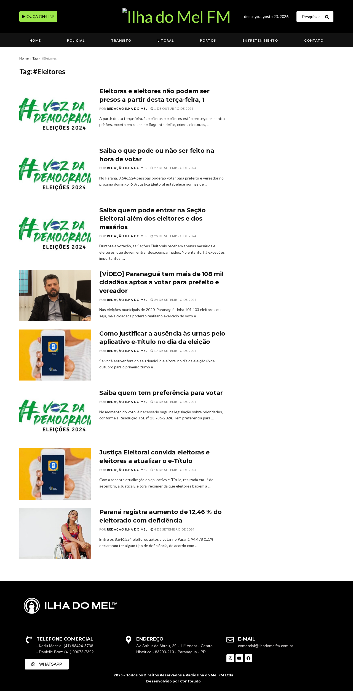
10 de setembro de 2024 (174, 470)
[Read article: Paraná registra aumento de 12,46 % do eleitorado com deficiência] (55, 533)
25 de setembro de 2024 (174, 236)
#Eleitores (49, 58)
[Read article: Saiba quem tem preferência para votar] (55, 414)
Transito (121, 40)
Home (35, 40)
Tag (35, 58)
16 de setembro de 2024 (174, 401)
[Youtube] (239, 658)
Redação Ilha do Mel (127, 108)
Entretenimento (260, 40)
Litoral (165, 40)
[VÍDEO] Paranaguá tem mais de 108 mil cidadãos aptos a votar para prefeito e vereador (161, 282)
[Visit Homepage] (176, 16)
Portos (208, 40)
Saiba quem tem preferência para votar (161, 393)
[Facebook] (248, 658)
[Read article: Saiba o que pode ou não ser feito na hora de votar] (55, 172)
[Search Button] (328, 16)
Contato (313, 40)
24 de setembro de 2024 (174, 299)
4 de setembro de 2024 (173, 529)
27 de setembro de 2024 (174, 168)
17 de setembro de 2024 (174, 350)
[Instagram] (230, 658)
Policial (76, 40)
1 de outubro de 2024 (173, 108)
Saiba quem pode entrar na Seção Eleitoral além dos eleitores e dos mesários (152, 219)
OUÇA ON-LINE (40, 16)
